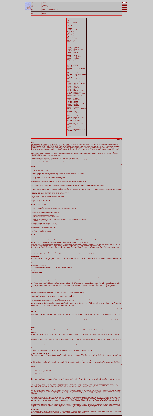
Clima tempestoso (44, 5)
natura (46, 14)
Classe (32, 14)
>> (85, 18)
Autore (32, 2)
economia (48, 14)
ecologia (43, 14)
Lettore (32, 13)
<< (117, 139)
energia (51, 14)
